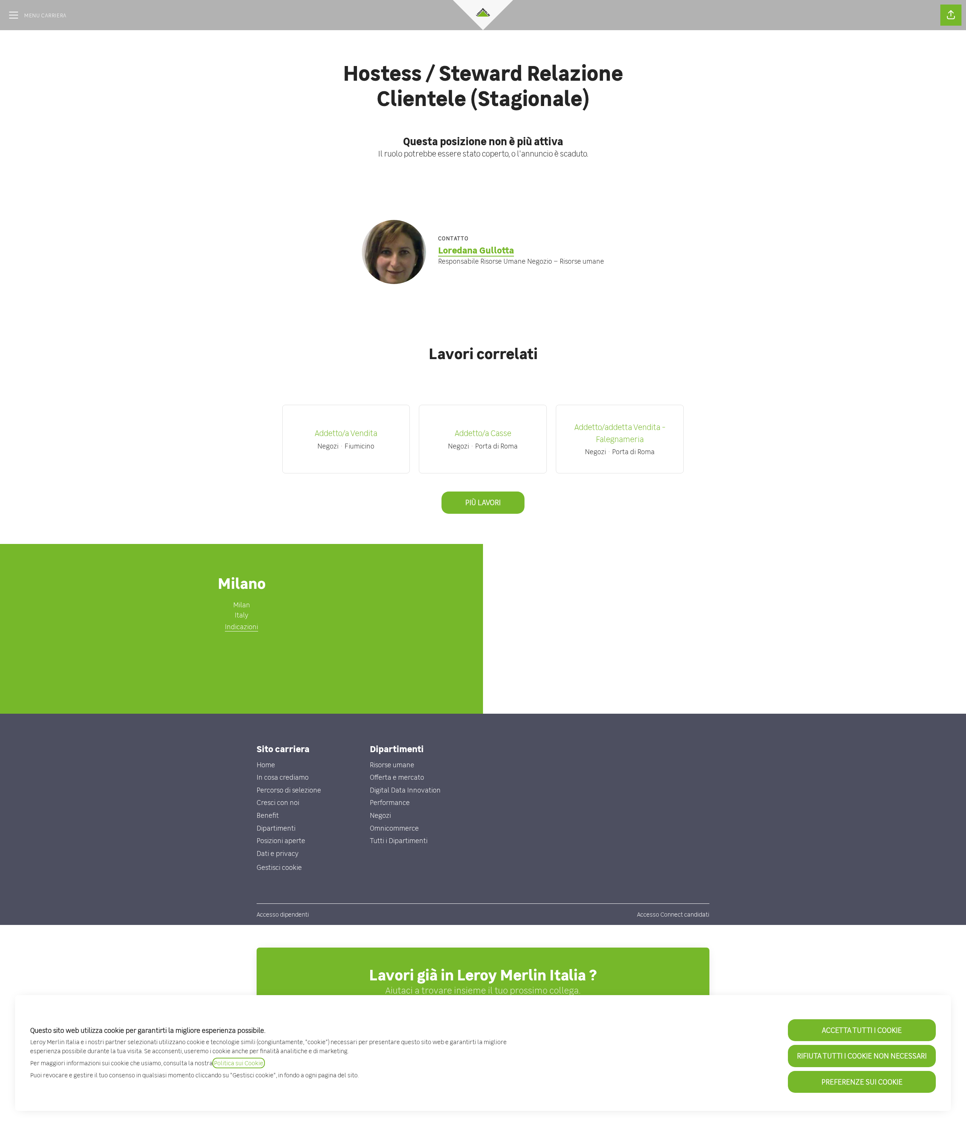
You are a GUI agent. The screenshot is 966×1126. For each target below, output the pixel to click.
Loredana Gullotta (476, 250)
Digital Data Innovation (405, 790)
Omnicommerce (394, 828)
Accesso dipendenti (283, 914)
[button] (950, 15)
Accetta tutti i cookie (862, 1030)
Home (266, 765)
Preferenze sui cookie (862, 1081)
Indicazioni (241, 627)
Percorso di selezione (289, 790)
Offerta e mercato (397, 777)
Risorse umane (392, 765)
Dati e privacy (277, 853)
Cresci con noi (278, 802)
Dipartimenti (276, 828)
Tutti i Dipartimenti (399, 841)
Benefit (268, 815)
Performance (390, 802)
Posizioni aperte (281, 841)
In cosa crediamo (283, 777)
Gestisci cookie (279, 867)
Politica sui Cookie (238, 1063)
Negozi (380, 815)
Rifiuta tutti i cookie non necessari (862, 1055)
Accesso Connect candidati (673, 914)
